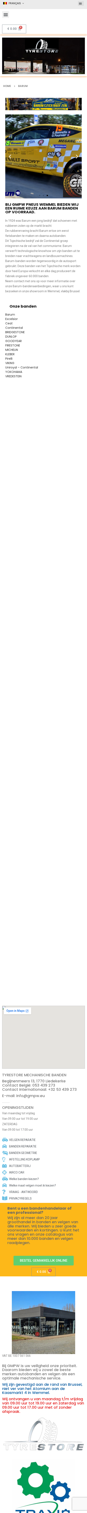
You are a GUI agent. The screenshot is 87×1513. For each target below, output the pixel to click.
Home (7, 86)
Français (15, 3)
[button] (81, 3)
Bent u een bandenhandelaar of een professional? (39, 1210)
